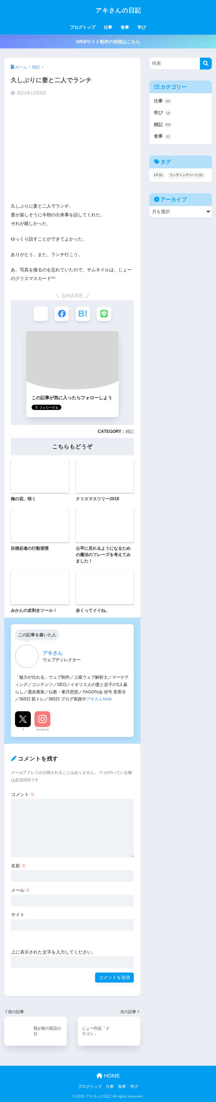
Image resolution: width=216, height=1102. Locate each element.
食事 (125, 27)
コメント (23, 794)
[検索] (206, 63)
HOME (111, 1076)
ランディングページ (186, 175)
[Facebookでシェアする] (62, 314)
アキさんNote (99, 699)
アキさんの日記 (117, 10)
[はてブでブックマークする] (83, 314)
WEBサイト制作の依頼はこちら (108, 41)
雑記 (129, 431)
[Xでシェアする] (40, 314)
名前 (18, 865)
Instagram (42, 729)
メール (20, 890)
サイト (17, 914)
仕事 (108, 27)
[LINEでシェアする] (104, 314)
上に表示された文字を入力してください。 (53, 952)
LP (158, 175)
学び (142, 27)
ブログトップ (82, 27)
